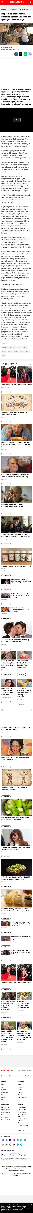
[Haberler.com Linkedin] (17, 1140)
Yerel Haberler (22, 1097)
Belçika (16, 351)
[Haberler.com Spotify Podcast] (25, 1140)
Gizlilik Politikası (22, 1109)
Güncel (27, 351)
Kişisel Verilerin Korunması (22, 1115)
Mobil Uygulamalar (23, 1125)
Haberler (3, 1081)
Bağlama (4, 351)
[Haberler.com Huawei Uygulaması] (22, 1155)
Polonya (10, 351)
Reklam (10, 1075)
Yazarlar (20, 1094)
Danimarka (12, 347)
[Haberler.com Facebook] (6, 1140)
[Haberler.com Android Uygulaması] (13, 1155)
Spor (2, 1087)
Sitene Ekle (21, 1130)
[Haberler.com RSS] (2, 1144)
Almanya (22, 351)
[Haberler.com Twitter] (10, 1140)
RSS (19, 1128)
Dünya (3, 1100)
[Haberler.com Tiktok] (13, 1144)
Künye (21, 1075)
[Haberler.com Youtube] (10, 1144)
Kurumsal (20, 1104)
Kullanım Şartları (22, 1107)
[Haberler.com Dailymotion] (21, 1144)
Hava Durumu (5, 1107)
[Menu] (2, 2)
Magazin (3, 1089)
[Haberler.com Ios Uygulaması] (5, 1155)
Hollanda (19, 347)
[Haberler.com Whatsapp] (21, 1140)
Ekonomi (3, 1084)
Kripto (3, 1094)
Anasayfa (4, 9)
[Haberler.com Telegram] (17, 1144)
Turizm (20, 1092)
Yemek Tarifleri (5, 1120)
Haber (10, 1170)
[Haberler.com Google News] (2, 1140)
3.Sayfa (3, 1097)
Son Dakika (4, 1092)
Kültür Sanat (13, 9)
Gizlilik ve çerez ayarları (8, 1173)
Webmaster (21, 1123)
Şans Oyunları (5, 1114)
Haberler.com (5, 1104)
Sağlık (19, 1084)
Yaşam (3, 355)
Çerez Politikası (22, 1112)
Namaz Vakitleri (5, 1109)
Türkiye (25, 347)
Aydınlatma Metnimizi (16, 1209)
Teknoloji (20, 1087)
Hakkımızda (4, 1075)
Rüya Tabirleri (5, 1117)
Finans (20, 1089)
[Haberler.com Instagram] (13, 1140)
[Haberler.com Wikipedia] (6, 1144)
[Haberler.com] (7, 1070)
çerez (3, 1206)
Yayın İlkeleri (28, 1075)
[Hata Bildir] (17, 1173)
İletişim (16, 1075)
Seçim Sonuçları (5, 1112)
